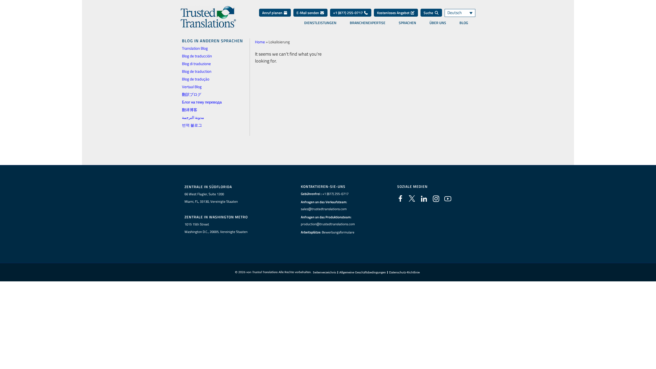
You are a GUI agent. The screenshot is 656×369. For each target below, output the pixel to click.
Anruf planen (272, 12)
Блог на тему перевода (202, 102)
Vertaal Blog (192, 87)
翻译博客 (189, 110)
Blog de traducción (197, 56)
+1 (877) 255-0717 (348, 12)
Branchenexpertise (367, 22)
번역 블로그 (192, 125)
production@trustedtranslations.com (328, 224)
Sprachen (407, 22)
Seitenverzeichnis (324, 272)
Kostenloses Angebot (393, 12)
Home (260, 42)
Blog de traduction (196, 71)
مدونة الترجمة (193, 117)
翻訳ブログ (191, 94)
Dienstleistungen (320, 22)
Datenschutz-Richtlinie (404, 272)
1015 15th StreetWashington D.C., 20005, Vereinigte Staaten (216, 228)
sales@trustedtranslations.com (324, 208)
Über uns (437, 22)
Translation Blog (195, 48)
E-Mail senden (308, 12)
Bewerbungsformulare (338, 232)
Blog (463, 22)
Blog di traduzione (196, 64)
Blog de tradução (195, 79)
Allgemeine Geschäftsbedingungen (362, 272)
